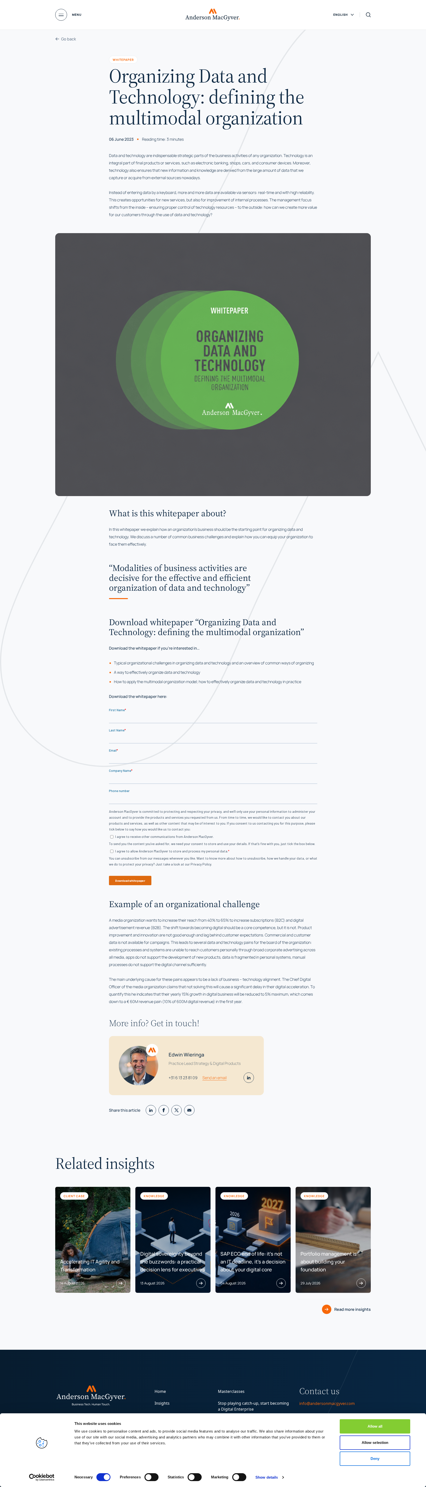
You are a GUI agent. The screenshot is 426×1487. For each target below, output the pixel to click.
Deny (375, 1458)
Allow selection (375, 1442)
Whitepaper (123, 59)
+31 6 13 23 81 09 (183, 1077)
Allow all (375, 1426)
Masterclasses (231, 1391)
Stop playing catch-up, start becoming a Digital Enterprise (253, 1406)
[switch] (151, 1477)
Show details (266, 1477)
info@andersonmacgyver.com (327, 1403)
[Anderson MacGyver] (212, 15)
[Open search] (368, 14)
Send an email (214, 1077)
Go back (68, 39)
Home (160, 1391)
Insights (162, 1403)
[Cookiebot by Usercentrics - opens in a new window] (41, 1477)
